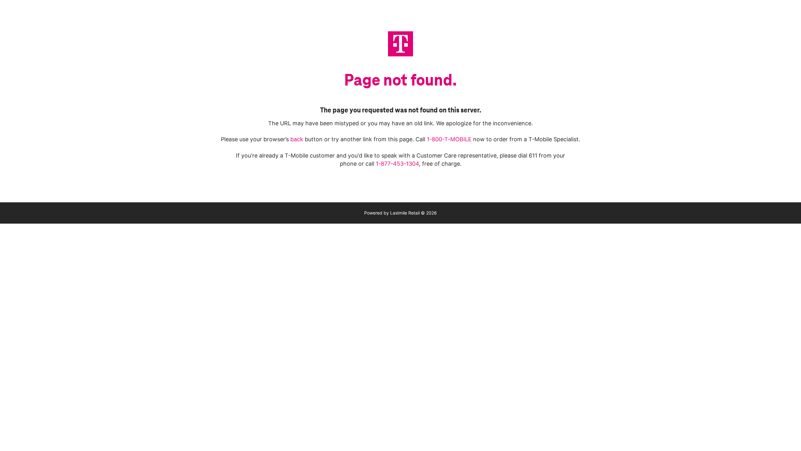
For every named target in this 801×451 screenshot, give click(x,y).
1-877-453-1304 (397, 163)
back (297, 139)
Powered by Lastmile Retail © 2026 (400, 212)
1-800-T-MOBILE (450, 139)
